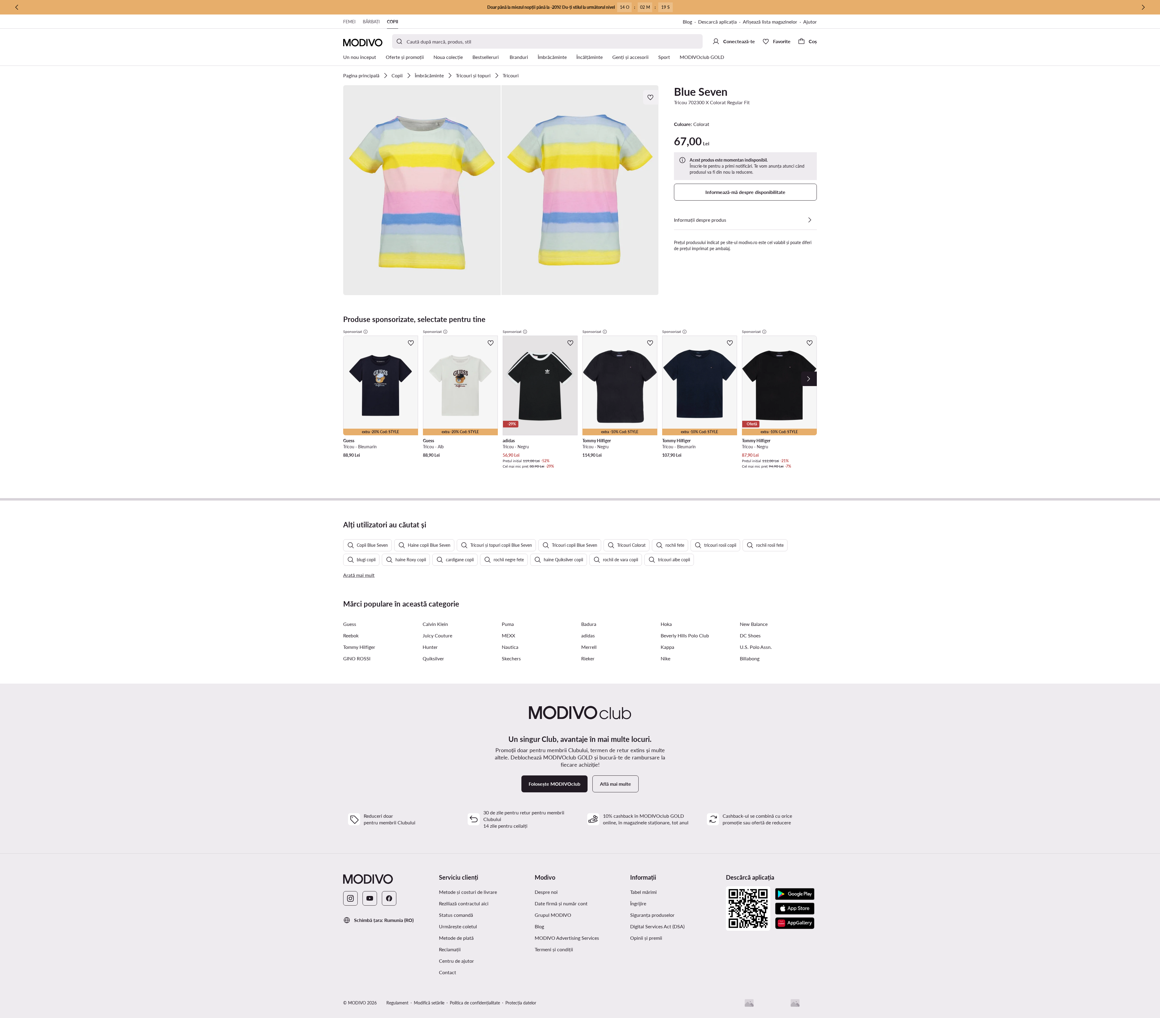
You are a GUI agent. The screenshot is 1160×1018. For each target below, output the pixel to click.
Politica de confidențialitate (475, 1002)
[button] (422, 190)
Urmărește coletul (458, 926)
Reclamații (450, 949)
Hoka (666, 624)
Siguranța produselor (652, 915)
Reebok (351, 635)
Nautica (510, 647)
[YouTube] (369, 898)
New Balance (754, 624)
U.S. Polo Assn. (756, 647)
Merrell (589, 647)
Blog (687, 21)
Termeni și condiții (554, 949)
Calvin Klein (435, 624)
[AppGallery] (794, 923)
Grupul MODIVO (553, 915)
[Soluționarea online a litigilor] (795, 1002)
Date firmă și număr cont (561, 903)
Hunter (430, 647)
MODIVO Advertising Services (567, 938)
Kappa (667, 647)
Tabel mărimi (643, 892)
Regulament (397, 1002)
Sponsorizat (352, 331)
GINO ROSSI (356, 658)
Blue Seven (700, 91)
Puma (508, 624)
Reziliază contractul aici (463, 903)
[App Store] (794, 909)
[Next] (809, 379)
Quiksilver (433, 658)
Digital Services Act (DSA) (657, 926)
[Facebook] (389, 898)
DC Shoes (750, 635)
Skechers (511, 658)
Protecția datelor (520, 1002)
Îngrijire (638, 903)
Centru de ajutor (456, 961)
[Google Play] (794, 894)
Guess (349, 624)
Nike (665, 658)
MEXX (508, 635)
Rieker (587, 658)
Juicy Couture (437, 635)
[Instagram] (350, 898)
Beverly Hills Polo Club (685, 635)
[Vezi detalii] (809, 220)
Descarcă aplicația (717, 21)
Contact (447, 972)
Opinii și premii (646, 938)
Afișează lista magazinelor (770, 21)
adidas (588, 635)
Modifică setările (429, 1002)
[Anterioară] (17, 7)
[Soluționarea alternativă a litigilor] (749, 1002)
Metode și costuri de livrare (468, 892)
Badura (588, 624)
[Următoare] (1143, 7)
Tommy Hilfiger (359, 647)
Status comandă (456, 915)
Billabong (749, 658)
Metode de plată (456, 938)
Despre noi (546, 892)
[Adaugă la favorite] (651, 97)
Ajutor (810, 21)
